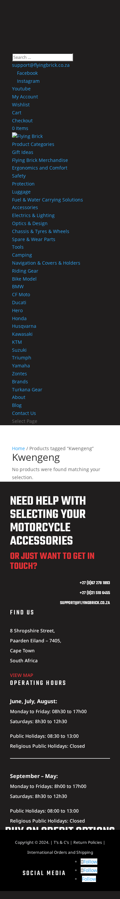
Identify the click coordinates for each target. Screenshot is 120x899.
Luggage (21, 192)
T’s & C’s (61, 842)
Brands (20, 381)
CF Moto (21, 294)
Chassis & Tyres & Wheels (40, 231)
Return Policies (87, 842)
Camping (22, 255)
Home (18, 448)
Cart (16, 112)
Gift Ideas (22, 152)
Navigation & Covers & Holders (46, 263)
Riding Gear (25, 271)
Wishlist (21, 104)
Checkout (22, 120)
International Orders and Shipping (60, 852)
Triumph (21, 357)
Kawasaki (22, 334)
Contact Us (24, 413)
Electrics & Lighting (33, 215)
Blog (17, 405)
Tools (18, 247)
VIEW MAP (21, 675)
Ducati (19, 302)
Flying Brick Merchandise (40, 160)
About (18, 397)
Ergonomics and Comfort (39, 168)
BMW (18, 286)
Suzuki (19, 350)
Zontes (19, 373)
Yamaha (21, 365)
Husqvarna (24, 326)
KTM (17, 342)
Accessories (25, 207)
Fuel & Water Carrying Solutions (47, 199)
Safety (19, 176)
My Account (25, 96)
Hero (17, 310)
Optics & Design (30, 223)
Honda (19, 318)
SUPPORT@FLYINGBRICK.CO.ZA (85, 603)
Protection (23, 184)
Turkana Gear (27, 389)
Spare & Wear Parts (33, 239)
